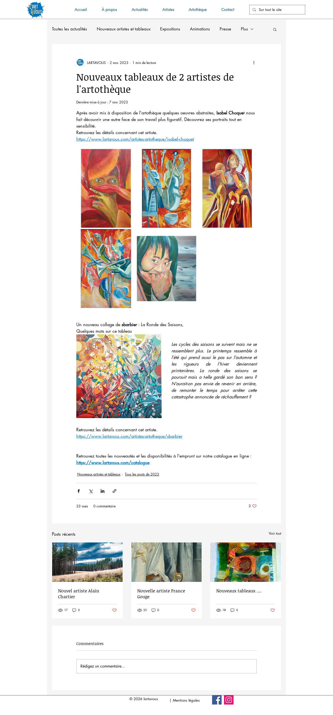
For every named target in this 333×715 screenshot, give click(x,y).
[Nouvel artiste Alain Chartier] (87, 562)
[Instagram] (229, 700)
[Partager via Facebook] (78, 491)
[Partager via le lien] (114, 491)
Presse (225, 29)
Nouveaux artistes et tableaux (123, 29)
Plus (244, 29)
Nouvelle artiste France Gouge (161, 593)
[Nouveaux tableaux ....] (245, 562)
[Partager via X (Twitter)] (90, 491)
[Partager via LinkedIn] (102, 491)
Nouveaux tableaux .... (239, 591)
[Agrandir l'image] (106, 188)
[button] (143, 9)
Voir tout (275, 533)
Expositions (170, 29)
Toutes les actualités (69, 29)
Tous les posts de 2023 (142, 474)
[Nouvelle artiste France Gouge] (166, 562)
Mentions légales (186, 700)
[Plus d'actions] (254, 62)
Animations (200, 29)
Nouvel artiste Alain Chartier (78, 593)
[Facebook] (217, 700)
